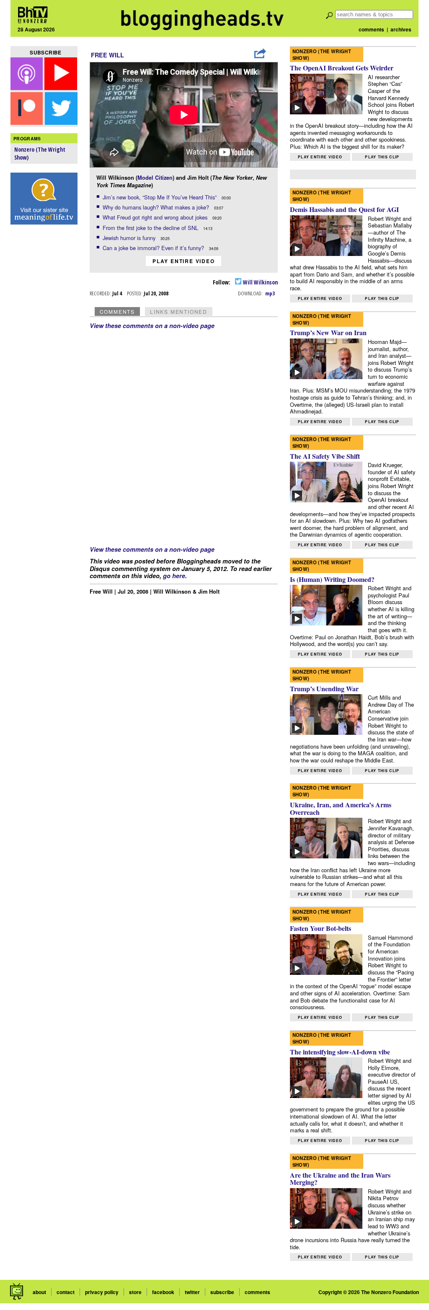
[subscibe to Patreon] (26, 122)
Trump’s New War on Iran (328, 332)
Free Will (107, 55)
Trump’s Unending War (324, 688)
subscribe (222, 1292)
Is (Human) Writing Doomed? (332, 579)
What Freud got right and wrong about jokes (156, 217)
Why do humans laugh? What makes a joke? (157, 207)
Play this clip (382, 157)
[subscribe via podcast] (27, 87)
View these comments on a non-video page (152, 325)
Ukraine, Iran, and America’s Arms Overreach (340, 808)
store (135, 1292)
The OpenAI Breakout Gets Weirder (341, 67)
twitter (192, 1292)
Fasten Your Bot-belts (320, 928)
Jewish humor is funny (130, 238)
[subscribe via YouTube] (60, 87)
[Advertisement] (44, 360)
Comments (117, 311)
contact (66, 1292)
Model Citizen (155, 177)
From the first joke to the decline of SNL (151, 228)
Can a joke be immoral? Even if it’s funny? (154, 248)
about (39, 1292)
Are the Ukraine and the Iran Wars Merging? (340, 1178)
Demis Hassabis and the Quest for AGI (344, 209)
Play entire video (183, 261)
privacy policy (102, 1292)
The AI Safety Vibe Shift (325, 456)
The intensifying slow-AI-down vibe (340, 1052)
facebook (163, 1292)
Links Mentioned (178, 311)
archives (400, 29)
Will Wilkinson (260, 282)
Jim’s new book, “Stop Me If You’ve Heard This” (160, 197)
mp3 (270, 293)
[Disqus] (184, 434)
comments (371, 29)
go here (174, 575)
